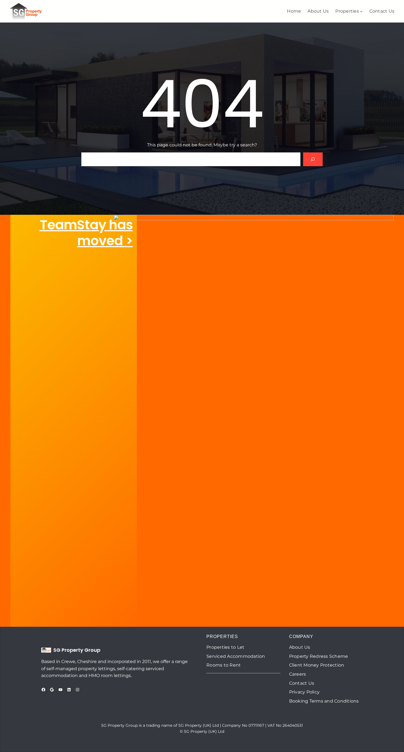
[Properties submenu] (361, 11)
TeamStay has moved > (86, 233)
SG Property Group (76, 650)
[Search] (313, 159)
